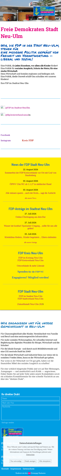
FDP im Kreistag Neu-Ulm (30, 258)
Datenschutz (28, 468)
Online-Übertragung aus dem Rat (30, 217)
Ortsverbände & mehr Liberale (30, 266)
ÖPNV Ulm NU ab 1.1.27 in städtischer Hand (30, 184)
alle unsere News (30, 198)
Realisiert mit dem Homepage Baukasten (31, 473)
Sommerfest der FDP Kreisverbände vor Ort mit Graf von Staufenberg (30, 174)
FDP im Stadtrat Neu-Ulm (30, 296)
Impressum (15, 468)
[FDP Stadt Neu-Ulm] (44, 15)
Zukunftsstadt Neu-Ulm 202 (30, 304)
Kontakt (5, 468)
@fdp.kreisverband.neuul (17, 114)
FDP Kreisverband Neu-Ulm (30, 260)
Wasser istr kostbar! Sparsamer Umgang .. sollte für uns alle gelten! (30, 227)
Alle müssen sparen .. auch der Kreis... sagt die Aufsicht (30, 193)
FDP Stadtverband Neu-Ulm (30, 299)
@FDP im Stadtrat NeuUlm (17, 107)
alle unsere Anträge (30, 242)
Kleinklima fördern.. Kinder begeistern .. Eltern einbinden (30, 237)
